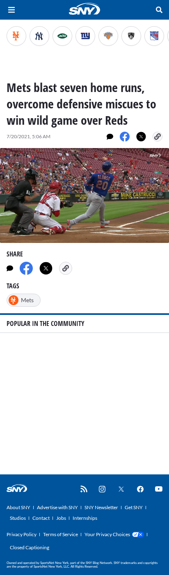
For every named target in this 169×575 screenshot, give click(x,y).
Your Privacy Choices (107, 534)
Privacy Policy (22, 534)
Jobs (61, 518)
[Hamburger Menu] (11, 10)
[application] (84, 195)
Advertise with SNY (57, 507)
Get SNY (134, 507)
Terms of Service (60, 534)
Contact (41, 518)
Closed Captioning (29, 547)
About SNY (18, 507)
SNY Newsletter (101, 507)
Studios (18, 518)
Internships (85, 518)
